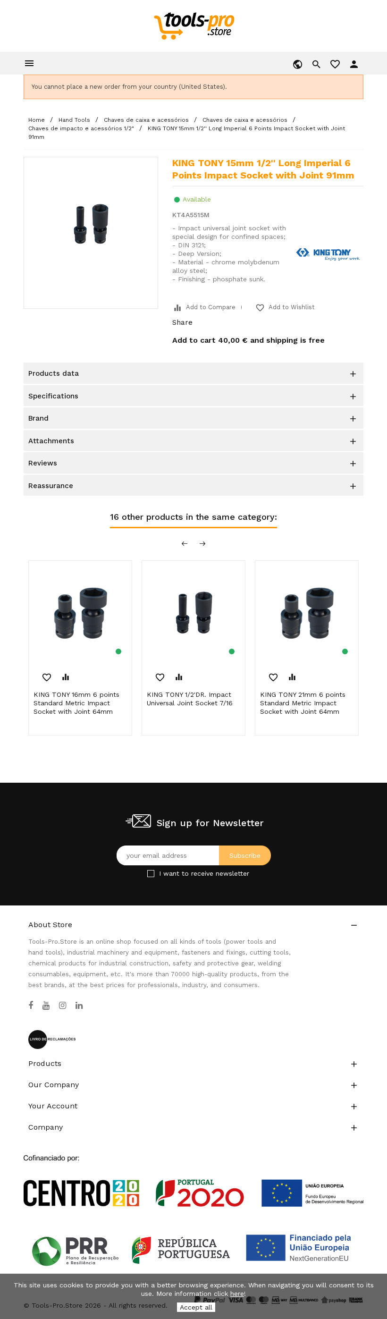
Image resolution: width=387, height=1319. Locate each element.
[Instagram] (62, 1005)
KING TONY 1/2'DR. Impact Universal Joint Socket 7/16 (190, 699)
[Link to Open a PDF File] (193, 1171)
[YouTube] (46, 1005)
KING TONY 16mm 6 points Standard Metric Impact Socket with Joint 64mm (76, 703)
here (237, 1293)
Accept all (196, 1307)
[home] (194, 25)
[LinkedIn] (79, 1005)
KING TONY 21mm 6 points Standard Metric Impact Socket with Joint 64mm (302, 703)
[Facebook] (30, 1005)
